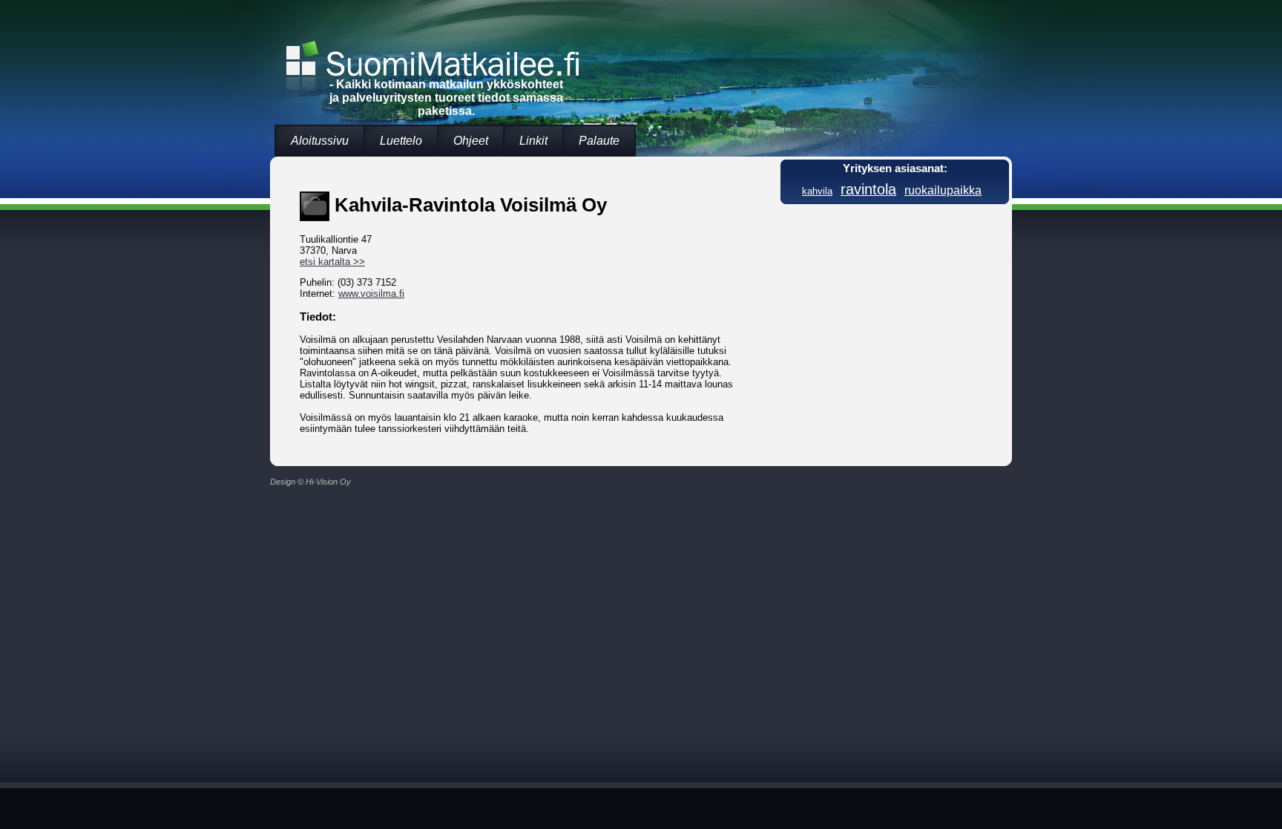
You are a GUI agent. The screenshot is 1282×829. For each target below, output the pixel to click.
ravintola (868, 189)
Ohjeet (470, 140)
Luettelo (401, 140)
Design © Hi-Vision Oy (310, 481)
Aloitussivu (320, 140)
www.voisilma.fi (371, 293)
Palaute (599, 140)
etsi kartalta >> (332, 261)
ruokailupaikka (943, 190)
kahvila (817, 191)
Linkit (533, 140)
